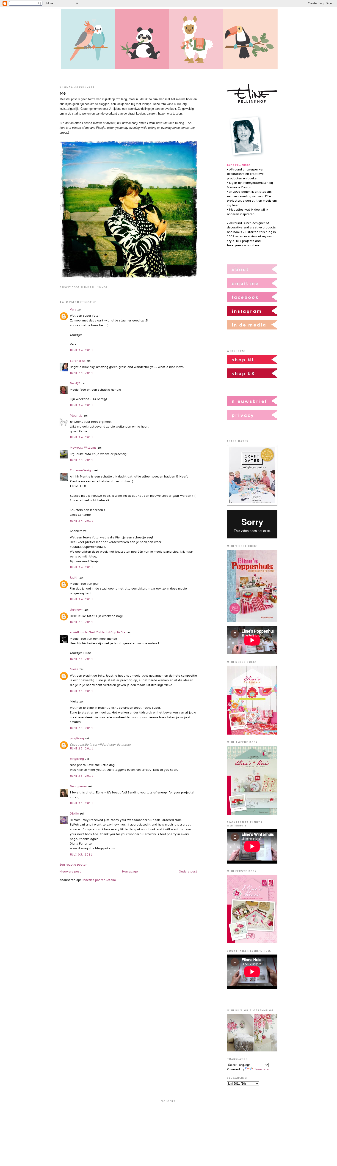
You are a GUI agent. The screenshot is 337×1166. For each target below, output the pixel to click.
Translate (261, 1069)
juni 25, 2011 (82, 622)
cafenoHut (78, 361)
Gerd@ (75, 383)
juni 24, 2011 (82, 350)
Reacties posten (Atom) (99, 880)
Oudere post (188, 871)
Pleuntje (76, 415)
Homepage (130, 871)
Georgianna (78, 786)
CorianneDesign (82, 470)
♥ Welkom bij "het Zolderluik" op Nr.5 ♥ (97, 632)
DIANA (74, 813)
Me (63, 93)
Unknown (76, 610)
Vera (73, 309)
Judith (74, 577)
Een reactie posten (73, 865)
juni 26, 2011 (82, 659)
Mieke (74, 669)
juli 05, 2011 (81, 854)
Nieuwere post (70, 871)
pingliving (77, 738)
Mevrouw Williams (83, 448)
